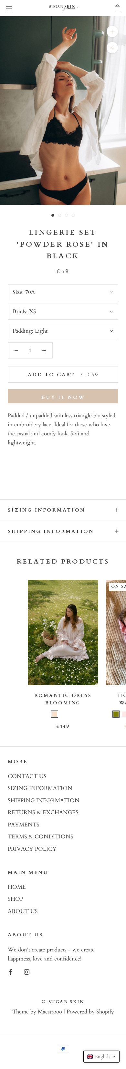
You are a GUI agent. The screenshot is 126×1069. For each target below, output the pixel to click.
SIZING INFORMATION (40, 788)
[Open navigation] (9, 8)
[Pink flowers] (63, 714)
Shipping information (51, 531)
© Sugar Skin (63, 1002)
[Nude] (54, 714)
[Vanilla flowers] (71, 714)
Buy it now (63, 397)
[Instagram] (26, 971)
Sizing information (46, 510)
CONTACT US (27, 776)
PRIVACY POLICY (32, 849)
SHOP (15, 899)
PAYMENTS (23, 824)
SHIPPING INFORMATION (43, 800)
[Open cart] (117, 8)
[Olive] (116, 714)
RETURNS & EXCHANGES (43, 812)
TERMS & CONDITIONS (40, 836)
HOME (17, 887)
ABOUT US (23, 911)
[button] (101, 1056)
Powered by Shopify (90, 1011)
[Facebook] (10, 971)
